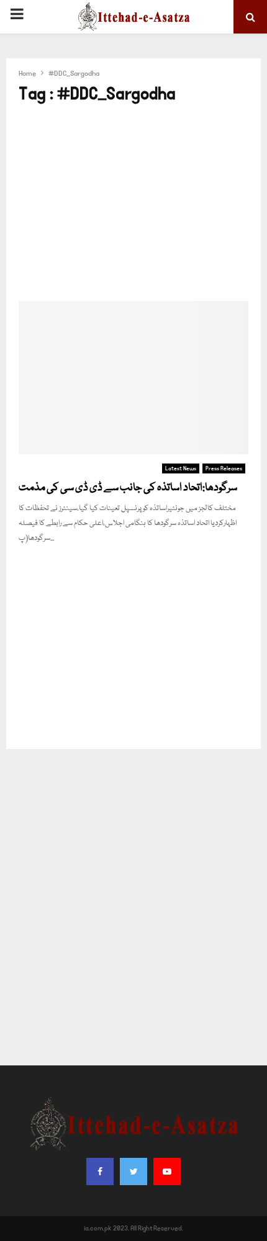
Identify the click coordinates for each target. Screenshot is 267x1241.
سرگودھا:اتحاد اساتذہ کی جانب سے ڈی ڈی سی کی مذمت (128, 488)
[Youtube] (167, 1171)
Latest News (180, 468)
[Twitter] (133, 1171)
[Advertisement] (133, 203)
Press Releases (224, 468)
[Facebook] (100, 1171)
